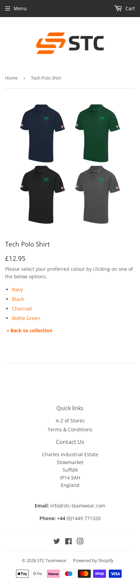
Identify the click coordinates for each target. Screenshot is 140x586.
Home (11, 78)
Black (18, 299)
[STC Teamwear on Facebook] (68, 542)
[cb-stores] (5, 330)
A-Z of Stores (70, 420)
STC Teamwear (52, 560)
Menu (20, 8)
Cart (129, 8)
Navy (17, 289)
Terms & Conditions (70, 429)
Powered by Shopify (93, 560)
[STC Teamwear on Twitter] (56, 542)
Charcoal (22, 308)
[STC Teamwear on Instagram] (80, 542)
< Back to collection (30, 330)
